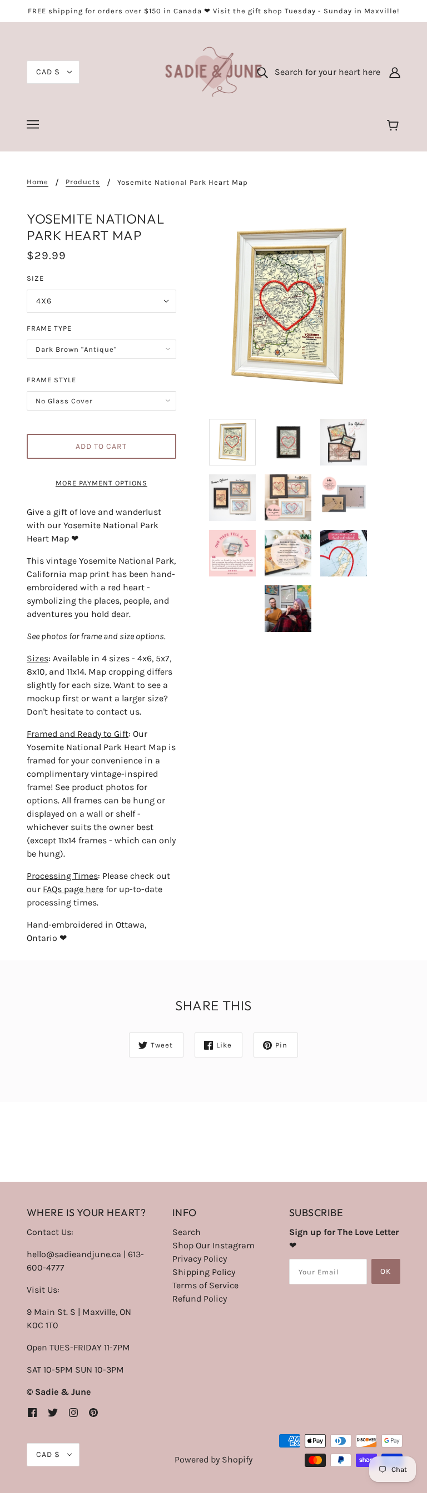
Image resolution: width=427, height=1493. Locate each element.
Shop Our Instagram (213, 1245)
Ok (385, 1271)
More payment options (101, 483)
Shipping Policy (203, 1272)
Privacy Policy (199, 1258)
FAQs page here (73, 889)
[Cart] (394, 126)
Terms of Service (205, 1285)
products (83, 182)
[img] (32, 1412)
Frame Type (49, 328)
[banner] (213, 71)
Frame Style (51, 380)
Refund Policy (199, 1298)
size (35, 278)
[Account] (395, 72)
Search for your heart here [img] (324, 72)
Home (37, 182)
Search (186, 1232)
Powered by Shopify (213, 1459)
